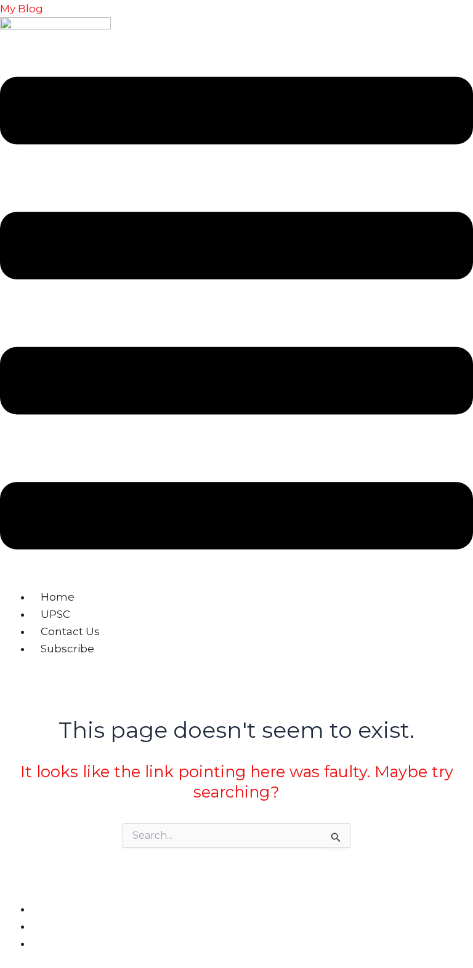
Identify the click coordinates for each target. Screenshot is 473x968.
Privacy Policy (68, 909)
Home (58, 597)
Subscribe (67, 648)
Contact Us (70, 631)
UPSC (55, 614)
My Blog (21, 8)
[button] (236, 315)
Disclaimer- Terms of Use (91, 927)
